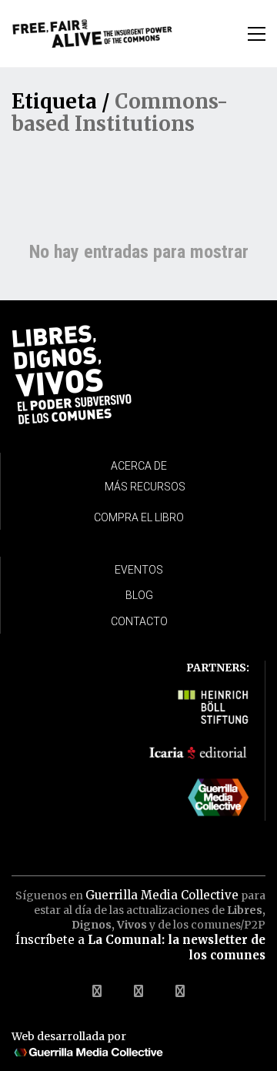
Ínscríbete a (140, 947)
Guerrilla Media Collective (162, 895)
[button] (256, 34)
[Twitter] (138, 991)
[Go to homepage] (92, 33)
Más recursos (145, 486)
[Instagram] (180, 991)
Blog (139, 595)
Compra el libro (139, 517)
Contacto (139, 621)
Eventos (139, 570)
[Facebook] (97, 991)
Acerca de (139, 466)
